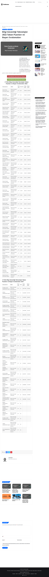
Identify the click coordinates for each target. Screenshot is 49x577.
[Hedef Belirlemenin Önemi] (37, 74)
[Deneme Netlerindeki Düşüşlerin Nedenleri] (37, 69)
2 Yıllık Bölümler (10, 29)
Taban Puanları (20, 2)
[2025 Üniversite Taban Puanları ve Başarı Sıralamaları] (26, 486)
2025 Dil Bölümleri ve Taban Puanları (5, 500)
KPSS (24, 2)
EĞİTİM (34, 2)
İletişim (36, 573)
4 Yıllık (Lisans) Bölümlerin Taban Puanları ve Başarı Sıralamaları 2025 (15, 491)
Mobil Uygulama (27, 573)
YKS (16, 2)
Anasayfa (4, 26)
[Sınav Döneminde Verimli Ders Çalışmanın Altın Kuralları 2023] (37, 56)
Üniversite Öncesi (29, 2)
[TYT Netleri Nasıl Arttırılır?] (37, 65)
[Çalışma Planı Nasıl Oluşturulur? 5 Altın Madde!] (37, 51)
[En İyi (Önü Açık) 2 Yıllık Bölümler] (16, 496)
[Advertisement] (24, 15)
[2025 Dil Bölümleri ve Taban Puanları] (6, 496)
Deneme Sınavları (18, 6)
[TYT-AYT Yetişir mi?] (37, 61)
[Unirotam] (8, 4)
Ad (2, 536)
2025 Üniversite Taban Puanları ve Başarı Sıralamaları (26, 490)
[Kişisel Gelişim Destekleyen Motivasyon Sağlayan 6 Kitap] (37, 46)
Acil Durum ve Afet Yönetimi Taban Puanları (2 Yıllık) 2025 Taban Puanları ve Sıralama (6, 491)
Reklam (23, 573)
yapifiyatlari (32, 573)
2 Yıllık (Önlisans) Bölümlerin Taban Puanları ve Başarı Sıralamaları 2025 (25, 501)
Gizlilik (17, 573)
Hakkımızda (20, 573)
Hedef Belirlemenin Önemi (43, 74)
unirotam (10, 457)
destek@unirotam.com (25, 572)
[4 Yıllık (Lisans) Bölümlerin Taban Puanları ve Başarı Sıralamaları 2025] (16, 486)
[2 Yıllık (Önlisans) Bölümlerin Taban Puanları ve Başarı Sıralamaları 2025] (26, 496)
